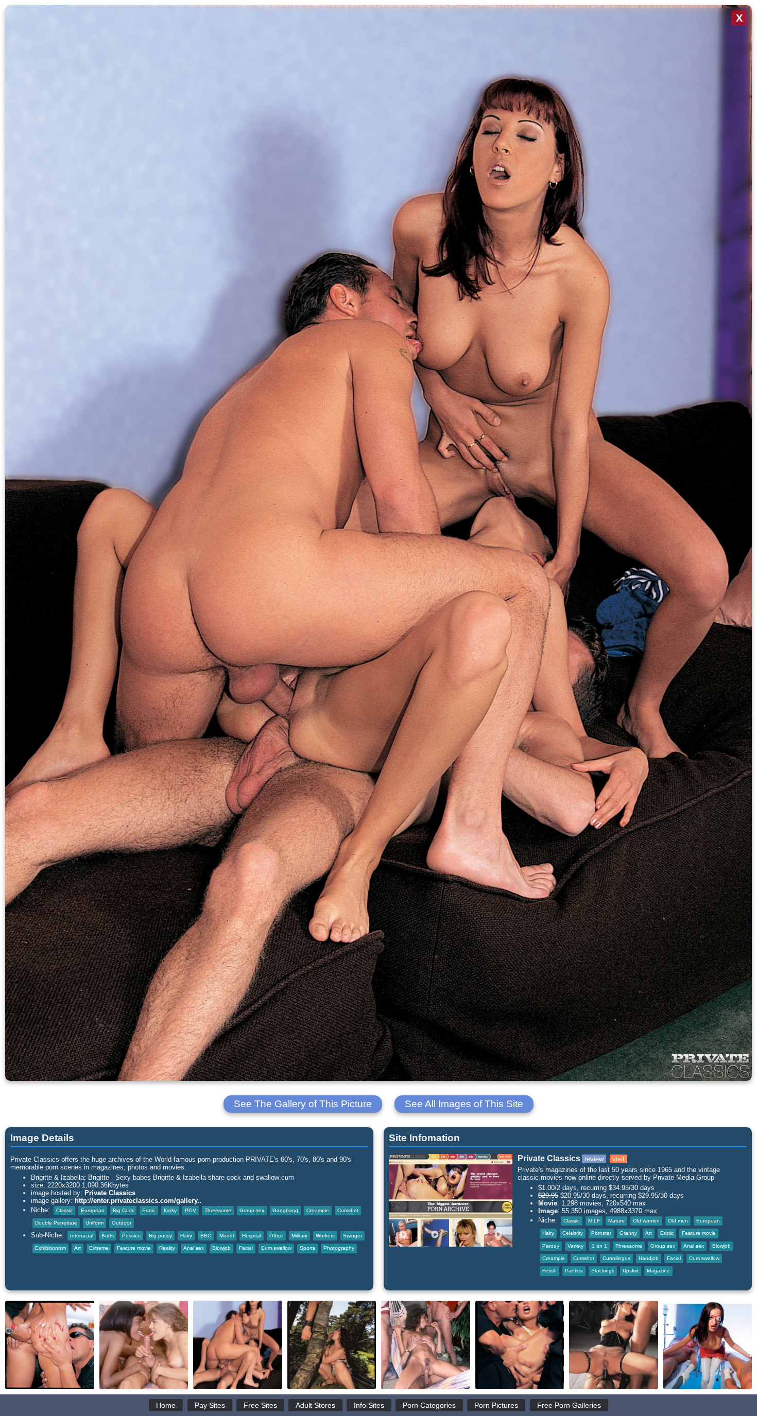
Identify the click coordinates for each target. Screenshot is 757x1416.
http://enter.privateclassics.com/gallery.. (138, 1200)
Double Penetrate (56, 1223)
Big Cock (123, 1210)
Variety (575, 1246)
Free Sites (260, 1405)
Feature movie (134, 1248)
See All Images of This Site (464, 1103)
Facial (246, 1248)
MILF (594, 1220)
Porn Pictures (496, 1405)
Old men (678, 1220)
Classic (64, 1210)
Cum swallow (276, 1248)
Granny (628, 1233)
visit (618, 1159)
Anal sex (193, 1248)
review (594, 1159)
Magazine (658, 1270)
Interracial (81, 1235)
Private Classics (109, 1193)
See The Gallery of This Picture (303, 1103)
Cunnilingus (616, 1258)
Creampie (317, 1210)
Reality (167, 1248)
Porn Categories (429, 1405)
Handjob (649, 1258)
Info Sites (369, 1405)
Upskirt (631, 1270)
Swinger (352, 1235)
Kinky (170, 1210)
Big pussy (160, 1235)
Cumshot (347, 1210)
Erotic (149, 1210)
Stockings (602, 1270)
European (93, 1210)
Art (77, 1248)
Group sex (251, 1210)
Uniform (94, 1223)
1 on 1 (599, 1246)
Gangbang (285, 1210)
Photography (338, 1248)
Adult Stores (315, 1405)
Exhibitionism (50, 1248)
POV (190, 1210)
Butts (107, 1235)
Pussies (131, 1235)
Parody (550, 1246)
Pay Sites (210, 1405)
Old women (646, 1220)
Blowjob (221, 1248)
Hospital (251, 1235)
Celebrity (572, 1233)
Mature (616, 1220)
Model (226, 1235)
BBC (205, 1235)
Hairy (186, 1235)
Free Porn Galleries (569, 1405)
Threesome (217, 1210)
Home (166, 1405)
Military (299, 1235)
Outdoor (121, 1223)
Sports (307, 1248)
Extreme (99, 1248)
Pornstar (601, 1233)
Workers (325, 1235)
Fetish (549, 1270)
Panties (574, 1270)
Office (276, 1235)
